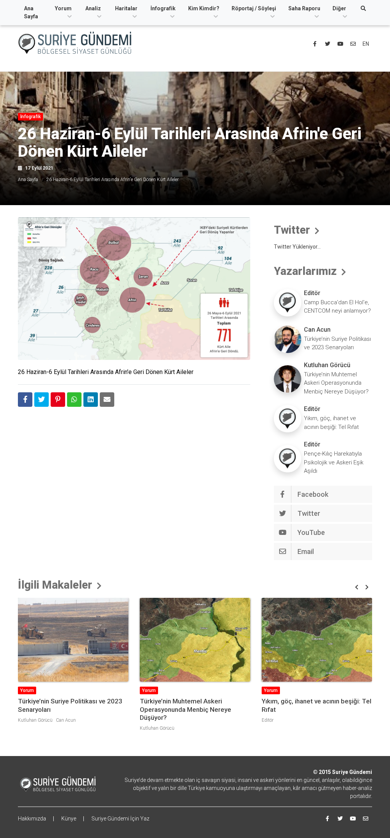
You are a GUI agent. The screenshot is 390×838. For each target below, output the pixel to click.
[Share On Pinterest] (58, 399)
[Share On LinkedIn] (90, 399)
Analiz (93, 8)
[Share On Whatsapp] (74, 399)
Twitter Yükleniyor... (297, 247)
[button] (357, 587)
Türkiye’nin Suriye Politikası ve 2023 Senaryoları (337, 343)
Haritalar (126, 8)
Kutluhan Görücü (327, 365)
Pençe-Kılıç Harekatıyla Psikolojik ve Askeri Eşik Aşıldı (333, 462)
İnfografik (163, 8)
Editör (312, 293)
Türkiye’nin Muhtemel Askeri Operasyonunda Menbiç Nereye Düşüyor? (336, 383)
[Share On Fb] (25, 399)
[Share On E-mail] (107, 399)
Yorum (63, 8)
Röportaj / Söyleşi (254, 8)
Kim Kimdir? (203, 8)
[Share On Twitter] (41, 399)
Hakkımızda (32, 819)
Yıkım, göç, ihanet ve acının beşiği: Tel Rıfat (331, 422)
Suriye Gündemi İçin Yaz (120, 819)
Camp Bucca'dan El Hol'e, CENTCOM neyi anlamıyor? (337, 307)
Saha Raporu (304, 8)
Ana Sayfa (31, 12)
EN (366, 44)
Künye (68, 819)
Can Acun (317, 329)
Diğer (339, 8)
